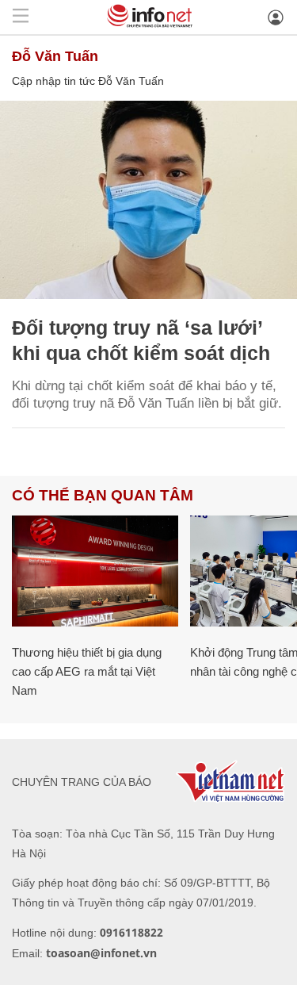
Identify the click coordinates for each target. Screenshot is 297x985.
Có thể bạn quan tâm (102, 495)
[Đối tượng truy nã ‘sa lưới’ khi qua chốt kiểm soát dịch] (148, 200)
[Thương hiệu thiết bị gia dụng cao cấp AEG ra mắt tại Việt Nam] (95, 571)
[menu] (20, 17)
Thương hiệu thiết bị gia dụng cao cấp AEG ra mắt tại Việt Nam (87, 671)
